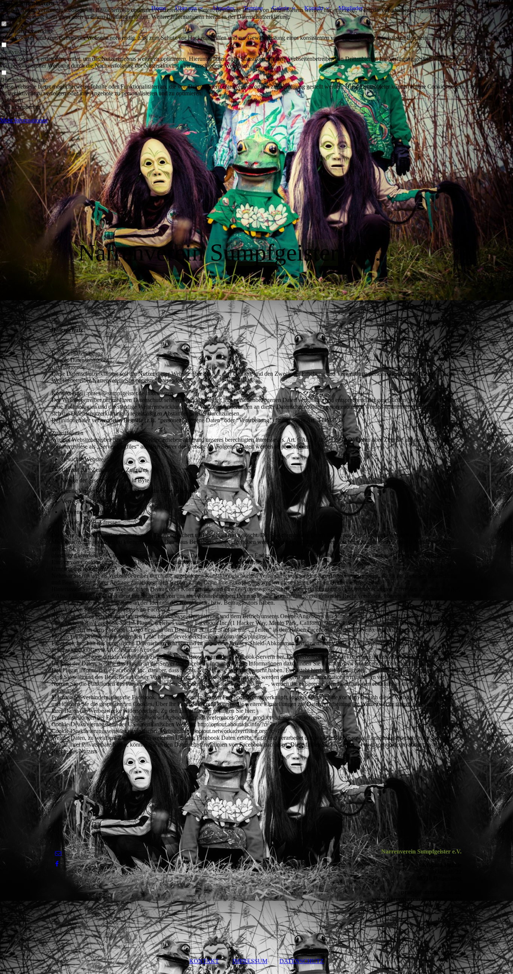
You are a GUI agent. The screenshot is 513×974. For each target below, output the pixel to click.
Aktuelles (223, 8)
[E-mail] (58, 853)
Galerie (280, 8)
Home (158, 8)
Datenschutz (301, 961)
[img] (256, 150)
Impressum (249, 961)
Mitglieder (350, 8)
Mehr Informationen (24, 120)
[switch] (4, 24)
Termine (253, 8)
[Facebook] (57, 864)
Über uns (186, 8)
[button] (256, 100)
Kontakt (313, 8)
